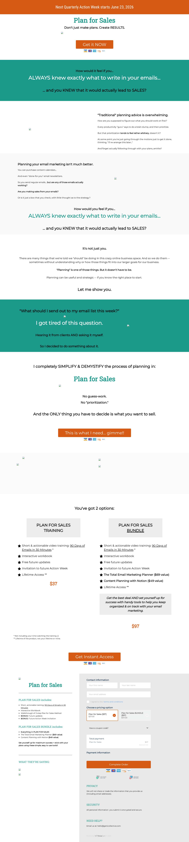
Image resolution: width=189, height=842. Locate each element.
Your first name (96, 685)
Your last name (128, 685)
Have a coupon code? (98, 728)
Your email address (97, 694)
